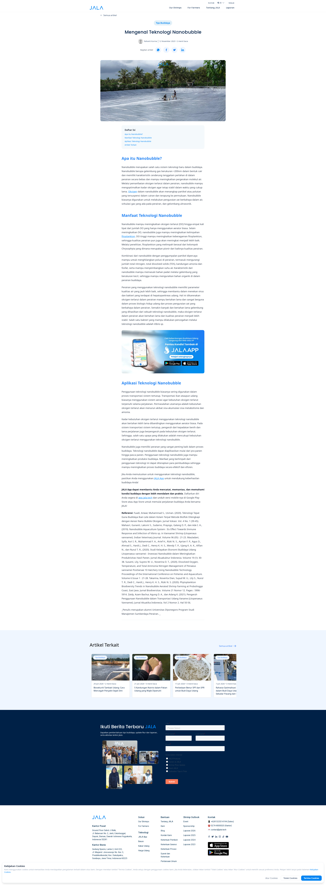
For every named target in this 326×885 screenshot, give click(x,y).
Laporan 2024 (189, 840)
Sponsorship (189, 826)
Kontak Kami (166, 835)
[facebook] (166, 50)
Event (185, 821)
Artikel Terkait (130, 145)
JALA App (159, 478)
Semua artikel (110, 15)
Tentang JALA (213, 7)
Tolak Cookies (290, 878)
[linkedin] (183, 50)
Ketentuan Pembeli (169, 840)
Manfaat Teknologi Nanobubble (138, 138)
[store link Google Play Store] (218, 852)
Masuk (231, 3)
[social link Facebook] (209, 836)
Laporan (230, 7)
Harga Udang (144, 850)
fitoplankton (128, 236)
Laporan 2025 (189, 835)
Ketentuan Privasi (168, 849)
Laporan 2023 (189, 844)
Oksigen (132, 191)
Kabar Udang (143, 846)
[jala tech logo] (96, 8)
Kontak (211, 3)
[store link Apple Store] (218, 845)
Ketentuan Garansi (169, 844)
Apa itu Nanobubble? (134, 134)
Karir (163, 826)
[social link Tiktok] (223, 836)
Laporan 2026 (189, 830)
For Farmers (194, 7)
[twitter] (174, 50)
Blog (163, 830)
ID (221, 3)
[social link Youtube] (227, 836)
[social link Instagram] (220, 836)
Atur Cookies (271, 878)
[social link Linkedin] (216, 836)
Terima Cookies (311, 878)
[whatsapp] (158, 50)
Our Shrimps (175, 7)
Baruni (141, 841)
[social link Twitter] (212, 836)
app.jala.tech (145, 497)
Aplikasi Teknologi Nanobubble (138, 141)
